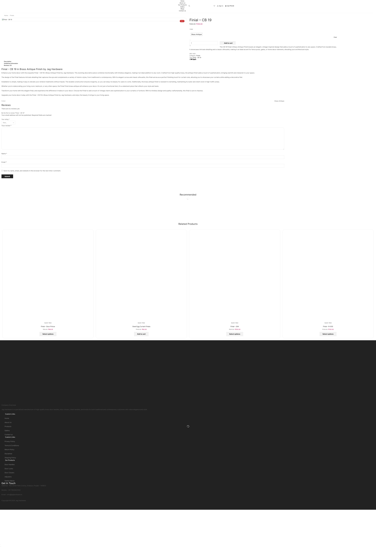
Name (4, 154)
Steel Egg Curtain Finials (141, 326)
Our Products (182, 5)
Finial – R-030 (328, 326)
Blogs (182, 9)
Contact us (182, 11)
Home (182, 1)
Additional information (11, 63)
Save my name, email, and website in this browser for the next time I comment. (32, 171)
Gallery (182, 7)
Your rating (5, 119)
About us (182, 3)
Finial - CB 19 (197, 57)
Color (191, 29)
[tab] (142, 61)
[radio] (196, 34)
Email (4, 162)
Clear (335, 37)
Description (7, 61)
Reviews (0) (8, 65)
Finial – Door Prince (48, 326)
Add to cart (228, 43)
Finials (12, 15)
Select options (47, 334)
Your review (6, 126)
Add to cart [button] (141, 334)
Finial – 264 (234, 326)
